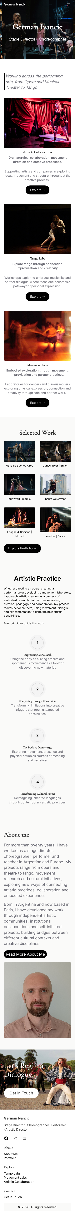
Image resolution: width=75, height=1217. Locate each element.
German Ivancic (15, 4)
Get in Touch (21, 1093)
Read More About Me (25, 954)
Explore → (37, 190)
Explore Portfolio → (22, 548)
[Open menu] (69, 4)
